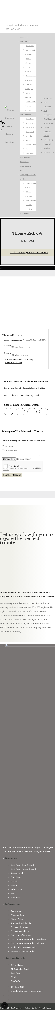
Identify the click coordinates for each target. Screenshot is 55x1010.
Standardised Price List (21, 923)
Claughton (16, 877)
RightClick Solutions (43, 1008)
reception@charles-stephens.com (22, 25)
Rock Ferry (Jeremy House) (23, 869)
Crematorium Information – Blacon (27, 943)
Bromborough (17, 873)
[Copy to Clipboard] (42, 411)
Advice (47, 148)
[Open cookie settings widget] (4, 1005)
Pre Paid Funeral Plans (47, 131)
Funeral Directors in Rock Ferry (19, 359)
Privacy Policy (17, 919)
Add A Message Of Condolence (29, 252)
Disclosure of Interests (21, 935)
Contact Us (49, 152)
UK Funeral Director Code (22, 951)
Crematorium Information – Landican (28, 939)
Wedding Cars (17, 915)
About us (48, 98)
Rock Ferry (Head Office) (22, 865)
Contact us (16, 911)
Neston (14, 893)
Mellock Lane (17, 889)
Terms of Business (19, 927)
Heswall (14, 885)
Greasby (14, 881)
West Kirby (15, 897)
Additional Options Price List (23, 947)
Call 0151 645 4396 (13, 362)
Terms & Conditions (20, 931)
